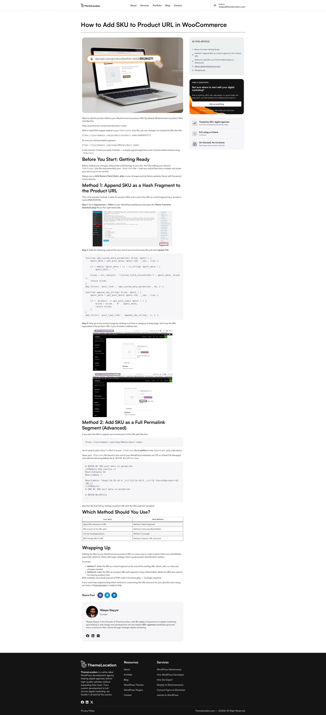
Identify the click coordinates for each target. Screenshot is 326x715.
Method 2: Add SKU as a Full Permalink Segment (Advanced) (214, 61)
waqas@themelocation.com (232, 6)
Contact (178, 5)
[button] (100, 595)
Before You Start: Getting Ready (207, 49)
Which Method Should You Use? (207, 66)
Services (144, 5)
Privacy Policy (87, 710)
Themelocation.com (205, 710)
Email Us (222, 4)
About (133, 5)
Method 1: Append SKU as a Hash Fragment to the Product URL (218, 54)
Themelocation (100, 585)
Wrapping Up (200, 70)
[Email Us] (215, 5)
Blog (167, 5)
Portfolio (157, 5)
